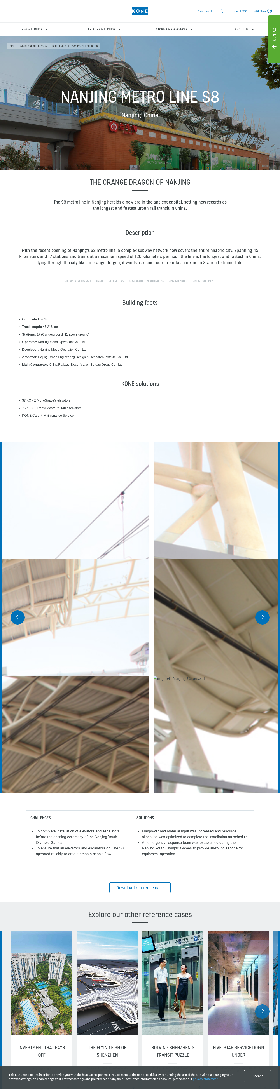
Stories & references (33, 45)
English (235, 11)
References (59, 45)
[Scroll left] (17, 617)
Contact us (203, 11)
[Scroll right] (262, 617)
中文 (244, 11)
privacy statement (205, 1079)
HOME (12, 45)
